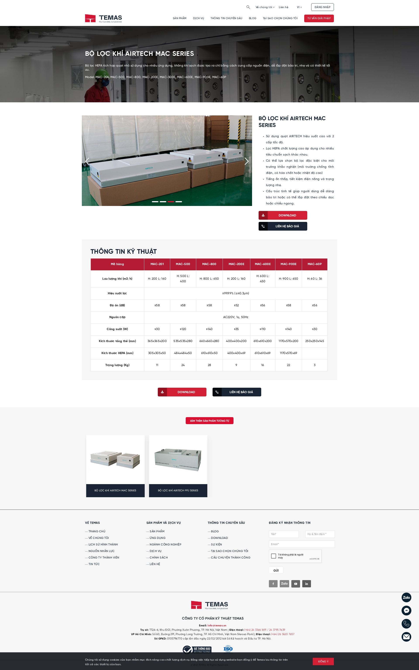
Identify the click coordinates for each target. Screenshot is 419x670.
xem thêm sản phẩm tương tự (209, 421)
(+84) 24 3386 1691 (255, 630)
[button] (155, 201)
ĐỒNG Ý (323, 661)
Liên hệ (283, 7)
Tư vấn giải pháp (319, 18)
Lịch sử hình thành (103, 544)
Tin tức (94, 564)
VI (298, 7)
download (287, 215)
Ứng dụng (157, 538)
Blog (252, 18)
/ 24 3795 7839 (276, 630)
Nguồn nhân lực (101, 551)
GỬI (276, 570)
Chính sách (158, 557)
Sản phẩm (180, 18)
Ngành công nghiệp (165, 544)
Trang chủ (96, 531)
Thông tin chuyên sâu (226, 18)
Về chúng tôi (264, 7)
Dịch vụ (198, 18)
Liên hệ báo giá (287, 226)
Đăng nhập (322, 7)
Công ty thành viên (103, 557)
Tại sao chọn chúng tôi (280, 18)
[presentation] (87, 161)
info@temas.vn (217, 625)
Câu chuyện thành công (230, 557)
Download (219, 538)
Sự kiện (216, 544)
